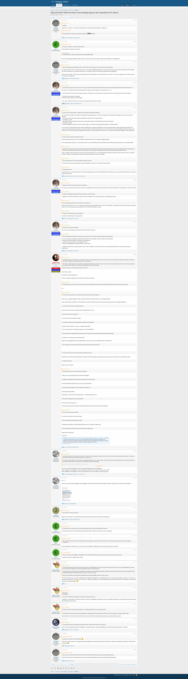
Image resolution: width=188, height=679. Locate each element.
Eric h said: (65, 23)
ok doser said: (66, 552)
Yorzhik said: (65, 526)
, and (72, 37)
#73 (136, 535)
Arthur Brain (55, 570)
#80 (136, 649)
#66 (136, 180)
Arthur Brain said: (66, 636)
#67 (136, 222)
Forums (59, 5)
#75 (136, 562)
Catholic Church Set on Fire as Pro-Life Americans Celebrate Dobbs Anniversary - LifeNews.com (87, 438)
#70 (136, 478)
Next (72, 17)
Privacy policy (125, 675)
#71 (136, 507)
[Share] (133, 20)
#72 (136, 523)
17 (68, 17)
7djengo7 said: (66, 30)
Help (130, 675)
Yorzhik (56, 90)
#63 (136, 62)
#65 (136, 107)
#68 (136, 254)
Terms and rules (117, 675)
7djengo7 (55, 28)
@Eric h (64, 480)
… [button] (66, 17)
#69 (136, 451)
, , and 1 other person (74, 176)
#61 (136, 20)
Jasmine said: (65, 590)
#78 (136, 619)
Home (53, 5)
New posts (53, 7)
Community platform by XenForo (94, 677)
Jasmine (53, 14)
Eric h (55, 49)
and (70, 503)
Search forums (59, 7)
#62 (136, 41)
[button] (70, 5)
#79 (136, 633)
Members (74, 5)
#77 (136, 604)
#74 (136, 549)
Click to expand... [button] (99, 466)
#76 (136, 587)
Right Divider (56, 627)
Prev (53, 17)
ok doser (56, 459)
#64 (136, 82)
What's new (66, 5)
